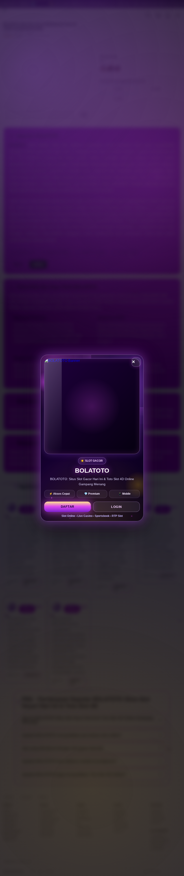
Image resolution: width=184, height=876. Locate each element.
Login (116, 507)
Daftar (67, 506)
